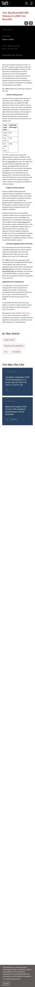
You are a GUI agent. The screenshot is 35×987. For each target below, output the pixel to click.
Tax (5, 352)
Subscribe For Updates (12, 55)
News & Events (7, 30)
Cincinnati (16, 352)
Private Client (14, 419)
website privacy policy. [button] (13, 979)
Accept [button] (6, 983)
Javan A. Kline (8, 39)
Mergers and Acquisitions (13, 346)
